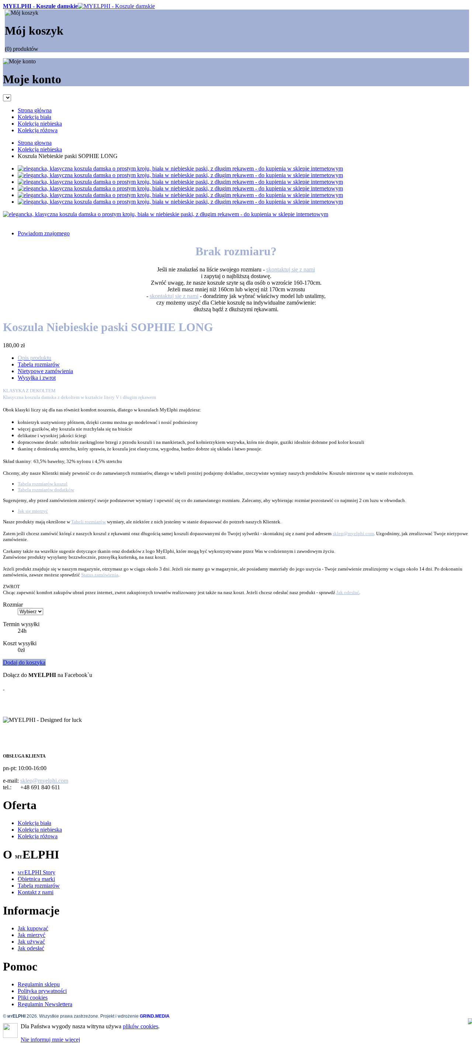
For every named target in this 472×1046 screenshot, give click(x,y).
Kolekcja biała (34, 823)
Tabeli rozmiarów (88, 521)
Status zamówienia (99, 575)
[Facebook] (3, 687)
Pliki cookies (33, 997)
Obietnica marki (36, 879)
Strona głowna (35, 143)
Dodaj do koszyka (24, 662)
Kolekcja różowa (38, 836)
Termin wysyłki (21, 624)
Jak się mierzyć (33, 511)
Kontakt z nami (35, 892)
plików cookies (140, 1026)
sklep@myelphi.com (353, 533)
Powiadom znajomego (44, 233)
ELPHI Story (36, 872)
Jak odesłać (347, 592)
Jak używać (31, 941)
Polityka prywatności (42, 991)
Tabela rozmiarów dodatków (46, 489)
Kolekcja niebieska (40, 149)
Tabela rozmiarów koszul (42, 484)
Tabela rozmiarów (39, 885)
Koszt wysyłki (20, 643)
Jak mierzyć (31, 935)
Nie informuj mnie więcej (50, 1039)
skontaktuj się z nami (290, 269)
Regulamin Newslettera (45, 1004)
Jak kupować (33, 928)
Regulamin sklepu (39, 984)
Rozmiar (13, 604)
